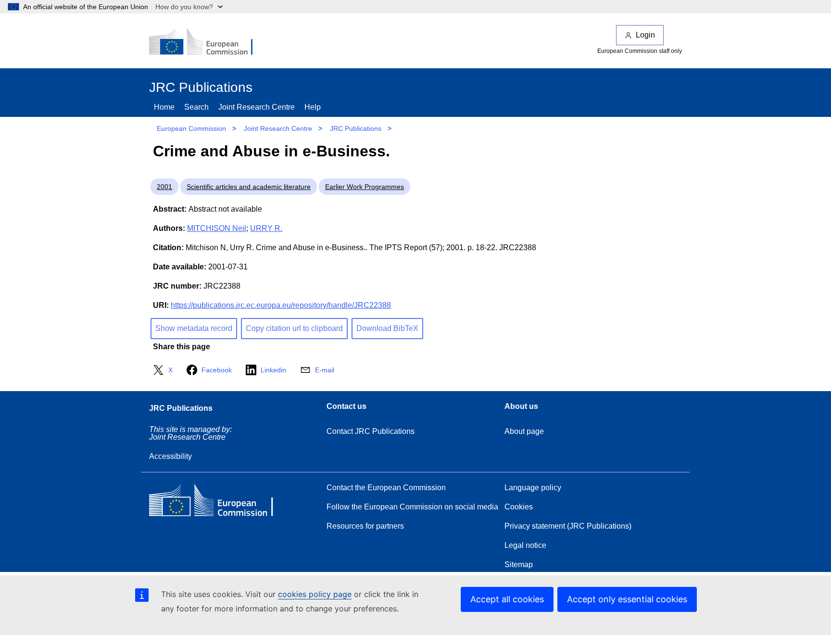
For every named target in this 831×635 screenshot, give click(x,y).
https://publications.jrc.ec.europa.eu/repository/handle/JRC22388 (281, 305)
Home (164, 107)
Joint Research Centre (256, 107)
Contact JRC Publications (371, 431)
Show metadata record (193, 328)
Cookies (518, 507)
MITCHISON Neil (216, 228)
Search (196, 107)
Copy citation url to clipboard (294, 328)
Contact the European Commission (386, 487)
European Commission (191, 128)
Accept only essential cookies (627, 599)
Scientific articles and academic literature (249, 186)
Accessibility (170, 456)
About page (524, 431)
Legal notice (525, 545)
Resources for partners (365, 526)
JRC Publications (355, 128)
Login (645, 35)
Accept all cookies (507, 599)
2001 (164, 186)
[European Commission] (207, 42)
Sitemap (518, 564)
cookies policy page (315, 594)
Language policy (532, 487)
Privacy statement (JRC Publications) (567, 526)
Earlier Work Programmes (364, 186)
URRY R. (266, 228)
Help (312, 107)
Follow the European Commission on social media (412, 507)
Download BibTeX (387, 328)
